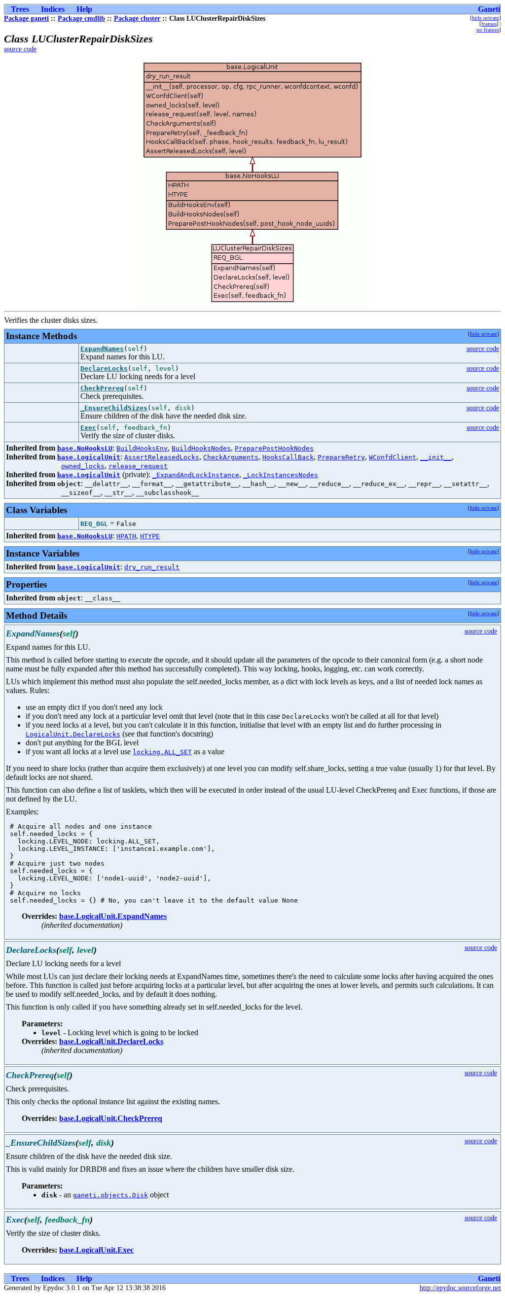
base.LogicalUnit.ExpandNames (113, 916)
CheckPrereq (102, 388)
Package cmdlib (81, 18)
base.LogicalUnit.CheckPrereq (110, 1118)
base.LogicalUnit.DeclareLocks (111, 1041)
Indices (53, 9)
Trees (20, 9)
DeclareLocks (104, 368)
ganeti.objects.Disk (110, 1195)
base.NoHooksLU (84, 448)
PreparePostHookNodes (274, 448)
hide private (485, 18)
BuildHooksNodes (201, 448)
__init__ (436, 457)
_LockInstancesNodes (280, 475)
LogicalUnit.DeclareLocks (73, 734)
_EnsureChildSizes (113, 408)
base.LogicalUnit (88, 457)
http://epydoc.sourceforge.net (460, 1288)
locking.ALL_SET (162, 752)
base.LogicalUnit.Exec (96, 1250)
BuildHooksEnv (142, 448)
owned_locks (83, 466)
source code (20, 49)
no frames (487, 30)
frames (489, 24)
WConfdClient (392, 457)
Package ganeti (26, 18)
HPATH (126, 536)
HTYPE (150, 536)
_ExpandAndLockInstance (195, 475)
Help (84, 9)
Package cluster (137, 18)
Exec (88, 427)
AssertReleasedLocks (161, 457)
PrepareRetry (341, 457)
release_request (138, 466)
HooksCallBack (288, 457)
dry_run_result (152, 567)
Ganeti (489, 9)
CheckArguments (230, 457)
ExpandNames (102, 348)
